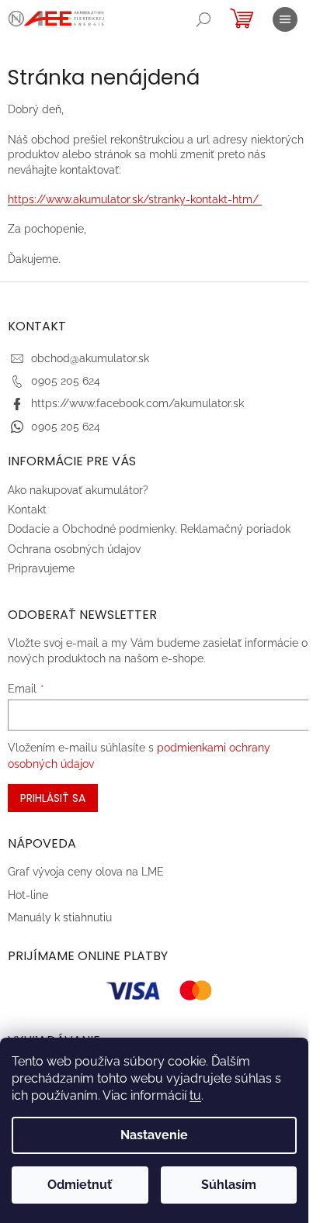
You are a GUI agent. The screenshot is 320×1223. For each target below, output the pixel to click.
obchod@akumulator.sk (90, 358)
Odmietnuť (79, 1184)
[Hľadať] (203, 19)
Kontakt (27, 509)
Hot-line (28, 895)
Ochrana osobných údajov (74, 549)
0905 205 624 (65, 381)
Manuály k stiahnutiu (60, 917)
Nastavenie (154, 1135)
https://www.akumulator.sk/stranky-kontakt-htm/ (135, 199)
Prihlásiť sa (52, 798)
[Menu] (285, 19)
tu (195, 1095)
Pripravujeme (41, 568)
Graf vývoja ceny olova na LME (86, 871)
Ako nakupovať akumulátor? (78, 490)
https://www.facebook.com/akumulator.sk (137, 403)
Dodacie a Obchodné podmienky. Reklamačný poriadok (149, 529)
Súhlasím (228, 1184)
